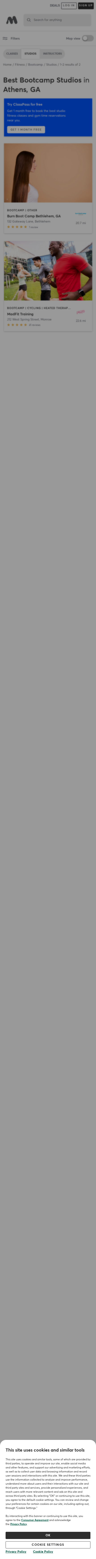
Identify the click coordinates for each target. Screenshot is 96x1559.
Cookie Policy (43, 1551)
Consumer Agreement (34, 1520)
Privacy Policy (18, 1524)
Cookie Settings (48, 1544)
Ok (48, 1535)
